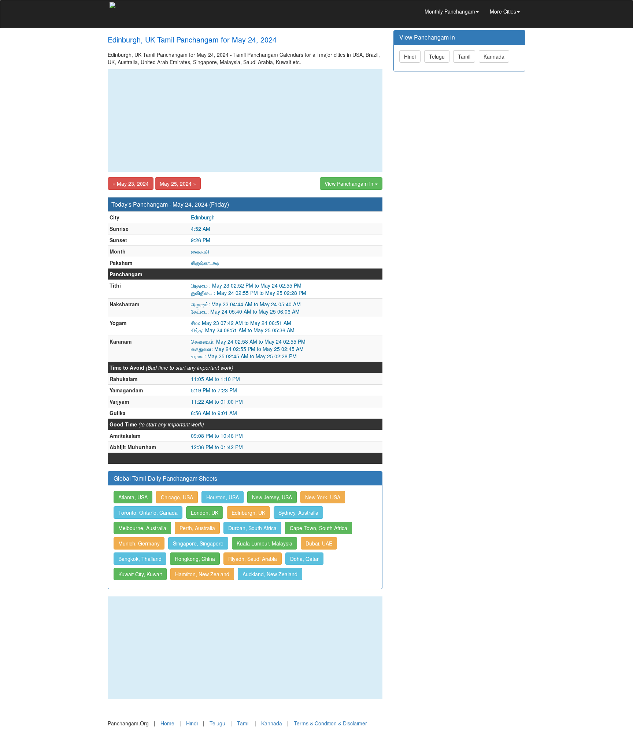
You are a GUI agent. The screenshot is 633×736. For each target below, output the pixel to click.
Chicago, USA (177, 497)
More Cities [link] (503, 11)
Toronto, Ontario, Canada (148, 512)
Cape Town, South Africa (318, 528)
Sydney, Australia (298, 512)
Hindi (410, 56)
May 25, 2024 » (178, 183)
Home (167, 723)
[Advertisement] (245, 120)
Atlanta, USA (133, 497)
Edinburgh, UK (248, 512)
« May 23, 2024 (130, 183)
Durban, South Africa (252, 528)
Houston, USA (222, 497)
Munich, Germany (139, 543)
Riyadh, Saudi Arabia (252, 558)
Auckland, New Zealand (270, 574)
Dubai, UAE (319, 543)
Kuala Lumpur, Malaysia (264, 543)
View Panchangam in (350, 183)
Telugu (437, 56)
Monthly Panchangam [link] (450, 11)
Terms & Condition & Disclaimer (330, 723)
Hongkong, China (195, 558)
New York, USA (322, 497)
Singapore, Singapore (198, 543)
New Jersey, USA (272, 497)
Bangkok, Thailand (140, 558)
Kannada (494, 56)
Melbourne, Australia (142, 528)
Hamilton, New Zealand (202, 574)
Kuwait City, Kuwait (140, 574)
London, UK (204, 512)
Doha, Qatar (304, 558)
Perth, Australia (197, 528)
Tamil (464, 56)
